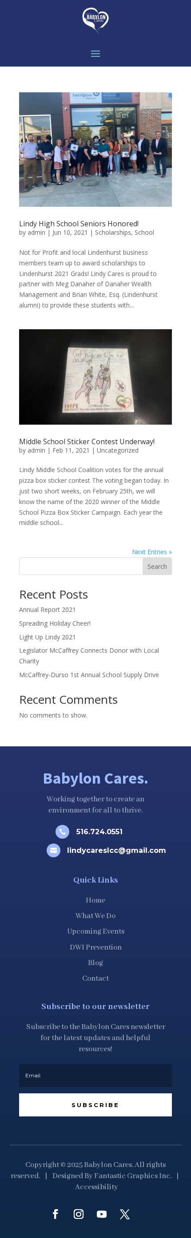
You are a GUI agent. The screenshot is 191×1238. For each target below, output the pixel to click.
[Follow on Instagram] (78, 1214)
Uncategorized (118, 450)
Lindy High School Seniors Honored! (79, 224)
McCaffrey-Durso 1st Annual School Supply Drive (89, 674)
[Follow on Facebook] (55, 1214)
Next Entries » (152, 552)
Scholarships (113, 232)
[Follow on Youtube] (101, 1214)
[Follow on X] (125, 1214)
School (144, 232)
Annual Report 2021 (47, 609)
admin (36, 232)
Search (157, 566)
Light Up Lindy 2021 (47, 637)
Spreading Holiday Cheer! (55, 623)
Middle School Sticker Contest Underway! (87, 441)
